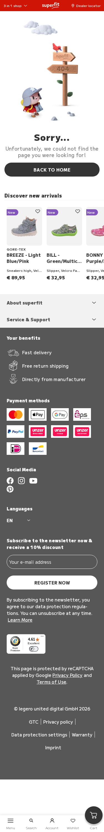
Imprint (53, 747)
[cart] (94, 815)
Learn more (20, 619)
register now (52, 582)
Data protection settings (39, 734)
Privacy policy (58, 721)
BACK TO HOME (52, 169)
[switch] (33, 649)
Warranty (82, 734)
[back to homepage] (51, 5)
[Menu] (42, 637)
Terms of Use (51, 682)
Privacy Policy (67, 675)
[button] (87, 5)
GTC (34, 721)
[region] (54, 244)
